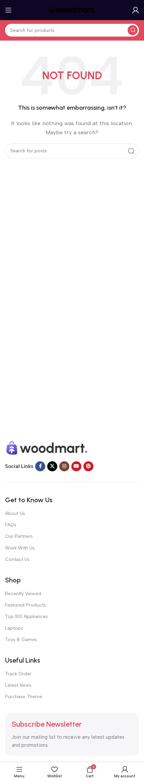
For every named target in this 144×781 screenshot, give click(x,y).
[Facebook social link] (40, 466)
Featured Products (25, 605)
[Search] (133, 30)
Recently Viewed (23, 593)
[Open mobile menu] (8, 10)
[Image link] (47, 448)
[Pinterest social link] (88, 466)
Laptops (14, 628)
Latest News (18, 685)
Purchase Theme (23, 696)
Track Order (18, 674)
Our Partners (19, 536)
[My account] (135, 10)
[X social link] (52, 466)
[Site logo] (72, 10)
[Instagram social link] (64, 466)
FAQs (10, 525)
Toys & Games (21, 639)
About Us (15, 513)
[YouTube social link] (76, 466)
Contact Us (17, 559)
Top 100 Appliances (26, 616)
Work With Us (20, 548)
